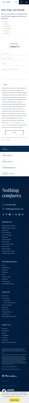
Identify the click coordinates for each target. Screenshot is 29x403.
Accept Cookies (14, 400)
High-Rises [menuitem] (5, 237)
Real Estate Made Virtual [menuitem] (9, 316)
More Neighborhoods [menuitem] (8, 284)
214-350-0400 (16, 2)
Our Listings (7, 28)
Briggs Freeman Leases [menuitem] (8, 251)
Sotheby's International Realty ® (7, 354)
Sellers (6, 21)
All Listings (7, 26)
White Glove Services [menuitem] (10, 302)
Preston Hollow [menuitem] (6, 277)
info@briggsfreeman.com (14, 209)
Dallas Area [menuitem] (5, 230)
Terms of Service (4, 139)
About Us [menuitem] (4, 328)
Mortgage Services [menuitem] (7, 312)
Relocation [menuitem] (5, 307)
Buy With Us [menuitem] (7, 300)
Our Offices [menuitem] (5, 335)
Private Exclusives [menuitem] (7, 305)
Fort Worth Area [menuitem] (6, 232)
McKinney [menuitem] (4, 272)
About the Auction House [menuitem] (9, 342)
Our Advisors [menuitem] (5, 331)
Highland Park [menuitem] (6, 267)
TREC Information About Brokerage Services (11, 369)
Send (14, 132)
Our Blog (6, 31)
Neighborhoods (8, 168)
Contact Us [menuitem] (5, 340)
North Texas (7, 162)
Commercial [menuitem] (5, 309)
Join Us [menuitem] (4, 333)
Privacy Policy (22, 137)
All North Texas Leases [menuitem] (8, 253)
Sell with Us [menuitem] (5, 296)
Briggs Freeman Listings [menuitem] (8, 226)
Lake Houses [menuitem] (5, 242)
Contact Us (7, 33)
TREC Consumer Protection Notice (9, 366)
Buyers (6, 24)
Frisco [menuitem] (3, 265)
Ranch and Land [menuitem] (6, 239)
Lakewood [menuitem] (5, 270)
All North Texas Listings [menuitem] (8, 228)
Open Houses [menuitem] (6, 246)
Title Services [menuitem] (5, 314)
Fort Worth (7, 155)
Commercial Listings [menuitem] (7, 244)
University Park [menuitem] (6, 281)
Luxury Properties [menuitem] (7, 235)
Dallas (5, 149)
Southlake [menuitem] (4, 279)
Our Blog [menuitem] (4, 338)
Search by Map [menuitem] (6, 249)
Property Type (8, 174)
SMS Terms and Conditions (9, 385)
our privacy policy (12, 122)
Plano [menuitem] (3, 274)
